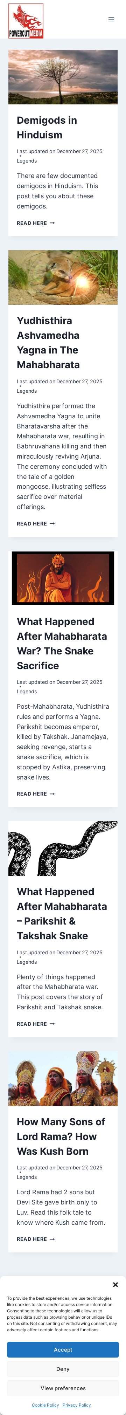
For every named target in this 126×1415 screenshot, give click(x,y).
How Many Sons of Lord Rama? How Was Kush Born (61, 1136)
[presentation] (63, 77)
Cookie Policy (45, 1405)
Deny (63, 1369)
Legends (27, 161)
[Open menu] (111, 19)
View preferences (63, 1388)
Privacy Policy (77, 1405)
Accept (63, 1349)
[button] (115, 1284)
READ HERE (36, 223)
